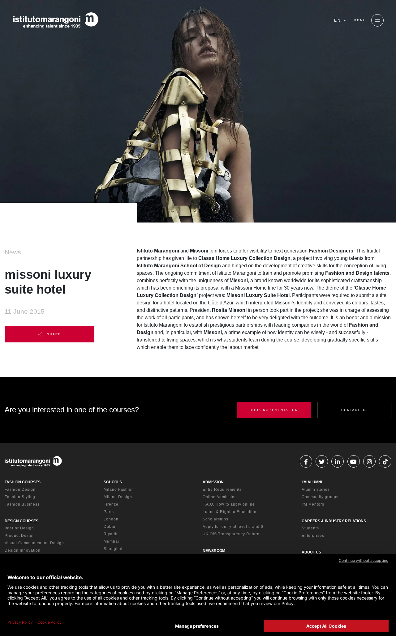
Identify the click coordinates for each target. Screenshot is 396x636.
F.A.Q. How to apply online (229, 504)
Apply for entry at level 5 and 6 (233, 526)
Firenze (111, 504)
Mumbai (111, 541)
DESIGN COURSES (21, 521)
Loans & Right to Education (229, 512)
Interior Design (19, 528)
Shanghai (113, 549)
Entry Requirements (222, 489)
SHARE (53, 334)
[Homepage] (55, 20)
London (111, 519)
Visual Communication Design (34, 543)
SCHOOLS (113, 482)
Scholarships (215, 519)
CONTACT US (354, 410)
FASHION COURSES (23, 482)
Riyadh (111, 534)
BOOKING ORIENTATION (274, 410)
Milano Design (118, 497)
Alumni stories (316, 489)
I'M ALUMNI (312, 482)
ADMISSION (213, 482)
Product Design (20, 535)
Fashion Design (20, 489)
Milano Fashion (119, 489)
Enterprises (313, 535)
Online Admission (220, 497)
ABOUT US (311, 552)
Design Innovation (23, 550)
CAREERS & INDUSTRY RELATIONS (334, 521)
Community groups (320, 497)
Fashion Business (22, 504)
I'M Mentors (313, 504)
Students (310, 528)
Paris (109, 512)
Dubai (109, 526)
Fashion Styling (20, 497)
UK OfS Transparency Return (231, 534)
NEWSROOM (214, 551)
